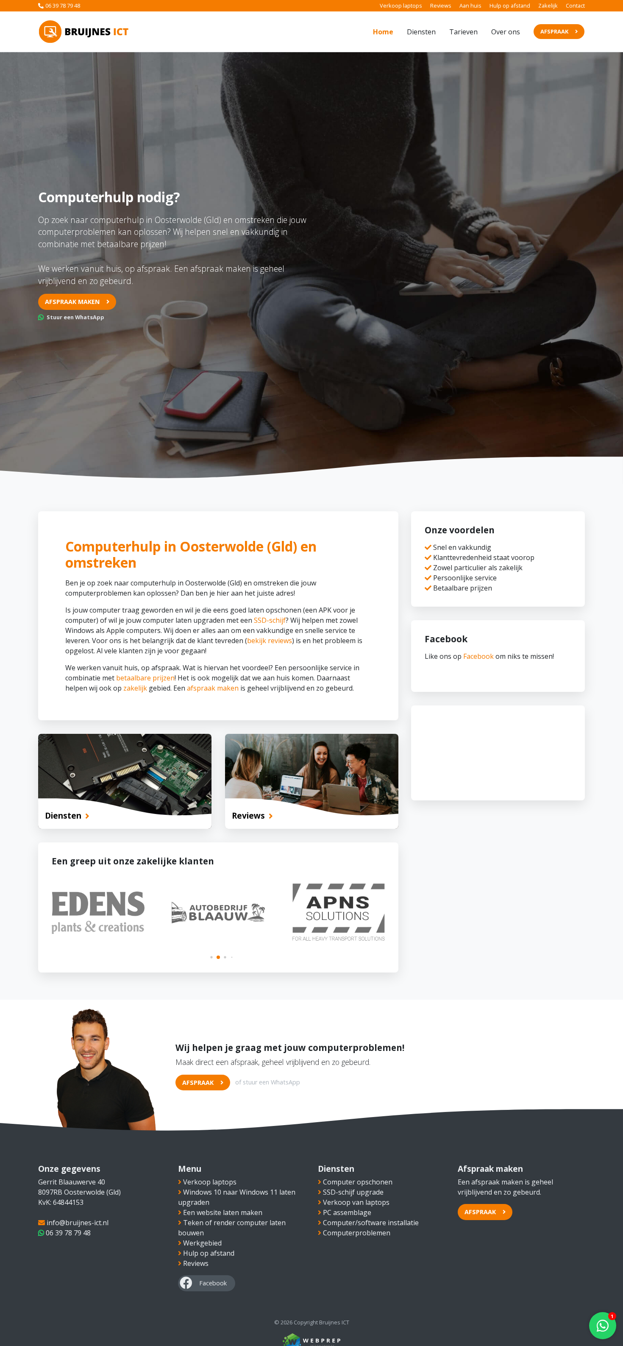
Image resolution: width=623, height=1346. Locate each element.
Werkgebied (202, 1243)
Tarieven (463, 31)
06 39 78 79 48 (62, 5)
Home (383, 31)
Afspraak (554, 31)
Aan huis (470, 5)
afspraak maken (213, 688)
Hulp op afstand (510, 5)
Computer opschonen (357, 1182)
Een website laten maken (222, 1212)
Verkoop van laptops (356, 1202)
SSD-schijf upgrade (353, 1192)
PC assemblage (347, 1212)
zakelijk (135, 688)
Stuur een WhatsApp (74, 317)
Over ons (505, 31)
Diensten (421, 31)
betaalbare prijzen (145, 678)
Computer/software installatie (371, 1222)
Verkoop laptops (401, 5)
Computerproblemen (356, 1232)
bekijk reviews (269, 640)
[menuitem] (383, 32)
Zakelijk (548, 5)
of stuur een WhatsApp (267, 1082)
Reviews (440, 5)
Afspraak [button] (480, 1212)
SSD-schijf (270, 620)
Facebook (478, 656)
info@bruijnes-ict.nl (76, 1222)
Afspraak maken (72, 302)
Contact (575, 5)
